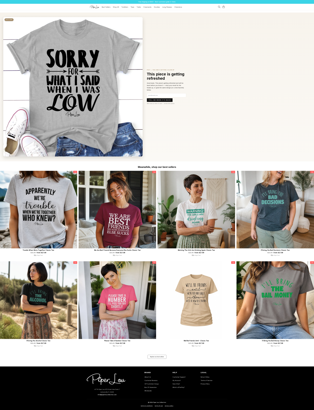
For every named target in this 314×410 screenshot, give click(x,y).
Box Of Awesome (150, 387)
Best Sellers (106, 7)
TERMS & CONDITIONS (147, 406)
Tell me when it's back (160, 100)
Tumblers (124, 7)
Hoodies (157, 7)
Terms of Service (206, 380)
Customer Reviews (150, 380)
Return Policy (205, 377)
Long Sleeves (167, 7)
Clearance (178, 7)
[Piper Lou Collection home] (107, 379)
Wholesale (148, 391)
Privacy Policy (205, 384)
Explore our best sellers (157, 356)
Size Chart (176, 384)
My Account (177, 380)
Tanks (139, 7)
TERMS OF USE (159, 406)
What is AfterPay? (179, 387)
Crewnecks (147, 7)
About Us (147, 377)
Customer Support (179, 377)
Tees (132, 7)
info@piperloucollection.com (107, 394)
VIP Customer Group (151, 384)
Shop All (116, 7)
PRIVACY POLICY (169, 406)
